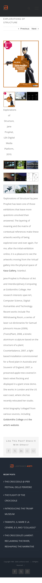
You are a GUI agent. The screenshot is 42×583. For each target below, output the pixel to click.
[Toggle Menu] (36, 8)
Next (34, 28)
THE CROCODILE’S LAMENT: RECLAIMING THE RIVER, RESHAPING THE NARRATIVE (19, 541)
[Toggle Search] (29, 8)
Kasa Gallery (9, 270)
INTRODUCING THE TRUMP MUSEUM (19, 511)
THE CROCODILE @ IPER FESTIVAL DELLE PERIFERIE (18, 484)
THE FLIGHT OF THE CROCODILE (15, 498)
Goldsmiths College (13, 419)
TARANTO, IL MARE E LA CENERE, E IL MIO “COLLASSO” (20, 524)
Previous (24, 28)
